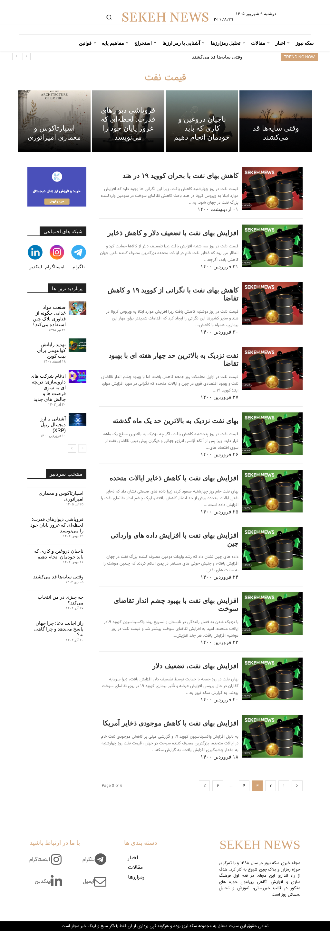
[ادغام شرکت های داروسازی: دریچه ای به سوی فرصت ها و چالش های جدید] (77, 376)
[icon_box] (96, 863)
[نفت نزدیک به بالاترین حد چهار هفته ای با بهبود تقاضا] (272, 368)
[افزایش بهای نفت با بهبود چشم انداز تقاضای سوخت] (272, 613)
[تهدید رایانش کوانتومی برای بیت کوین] (77, 345)
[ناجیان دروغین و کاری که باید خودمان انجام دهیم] (202, 121)
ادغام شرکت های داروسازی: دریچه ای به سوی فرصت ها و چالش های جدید (48, 387)
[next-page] (204, 785)
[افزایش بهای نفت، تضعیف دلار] (272, 679)
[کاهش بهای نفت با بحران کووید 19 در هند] (272, 188)
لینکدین (35, 266)
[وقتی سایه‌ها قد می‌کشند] (275, 121)
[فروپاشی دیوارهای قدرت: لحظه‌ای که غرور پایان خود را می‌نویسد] (128, 121)
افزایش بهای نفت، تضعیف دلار (195, 665)
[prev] (27, 56)
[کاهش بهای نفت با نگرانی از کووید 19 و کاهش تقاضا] (272, 303)
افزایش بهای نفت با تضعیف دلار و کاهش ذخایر (173, 232)
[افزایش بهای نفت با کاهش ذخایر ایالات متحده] (272, 491)
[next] (16, 56)
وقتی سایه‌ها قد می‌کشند (217, 57)
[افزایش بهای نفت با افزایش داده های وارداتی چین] (272, 548)
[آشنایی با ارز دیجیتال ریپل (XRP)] (77, 419)
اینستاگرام (54, 266)
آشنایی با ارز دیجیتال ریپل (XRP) (53, 424)
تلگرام (79, 266)
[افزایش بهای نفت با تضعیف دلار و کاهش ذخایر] (272, 246)
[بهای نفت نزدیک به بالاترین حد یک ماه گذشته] (272, 433)
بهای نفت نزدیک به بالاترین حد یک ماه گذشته (175, 420)
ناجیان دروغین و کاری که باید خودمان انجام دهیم (58, 553)
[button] (108, 17)
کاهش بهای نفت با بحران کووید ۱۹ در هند (180, 175)
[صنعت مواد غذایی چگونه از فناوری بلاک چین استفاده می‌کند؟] (77, 308)
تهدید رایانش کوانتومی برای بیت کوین (51, 350)
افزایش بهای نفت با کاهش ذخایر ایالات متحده (174, 478)
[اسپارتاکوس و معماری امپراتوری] (54, 121)
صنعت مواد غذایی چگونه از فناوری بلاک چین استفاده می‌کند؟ (49, 315)
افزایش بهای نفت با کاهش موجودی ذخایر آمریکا (170, 723)
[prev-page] (297, 785)
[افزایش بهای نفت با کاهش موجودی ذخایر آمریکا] (272, 736)
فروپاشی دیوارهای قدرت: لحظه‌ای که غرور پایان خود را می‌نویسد (56, 524)
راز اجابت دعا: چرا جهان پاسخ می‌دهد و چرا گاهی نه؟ (58, 628)
